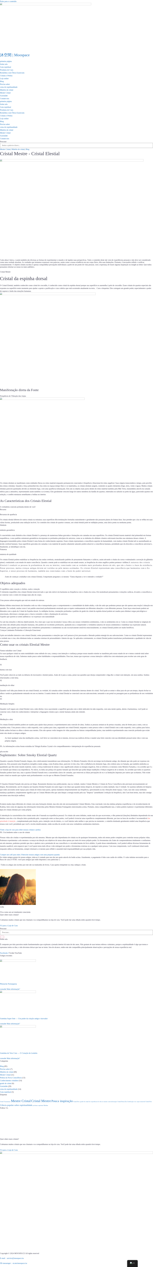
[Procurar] (2, 937)
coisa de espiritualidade (8, 87)
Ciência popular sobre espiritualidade (16, 1105)
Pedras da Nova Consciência (11, 1078)
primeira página (6, 61)
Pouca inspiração (62, 1101)
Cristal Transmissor (5, 1101)
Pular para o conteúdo (8, 1)
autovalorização (112, 1101)
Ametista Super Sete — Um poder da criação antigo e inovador (24, 1019)
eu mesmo (105, 1101)
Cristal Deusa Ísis (122, 1101)
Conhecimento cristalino (9, 1081)
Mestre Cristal (5, 93)
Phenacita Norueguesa (8, 984)
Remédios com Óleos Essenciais (12, 73)
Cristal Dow (76, 1101)
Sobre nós (4, 64)
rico (135, 1101)
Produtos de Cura (6, 70)
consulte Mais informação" (10, 989)
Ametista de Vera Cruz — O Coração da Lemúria (18, 1053)
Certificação (130, 1101)
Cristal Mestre (41, 1101)
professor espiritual (38, 1105)
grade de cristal (5, 1083)
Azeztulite (4, 96)
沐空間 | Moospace (15, 55)
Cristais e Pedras (6, 76)
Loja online (4, 78)
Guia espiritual (5, 67)
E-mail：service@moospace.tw (12, 1258)
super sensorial (141, 1101)
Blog (2, 81)
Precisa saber (5, 84)
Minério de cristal (6, 90)
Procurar (3, 142)
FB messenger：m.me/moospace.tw (13, 1263)
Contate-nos (4, 98)
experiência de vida (96, 1101)
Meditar (46, 1105)
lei (89, 1101)
